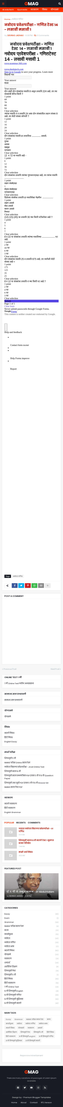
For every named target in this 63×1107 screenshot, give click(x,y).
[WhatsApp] (34, 585)
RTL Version (46, 1102)
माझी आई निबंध (26, 852)
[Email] (41, 585)
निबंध (44, 9)
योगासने (54, 9)
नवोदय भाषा (31, 946)
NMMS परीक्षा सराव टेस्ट (31, 926)
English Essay (10, 741)
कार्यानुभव (31, 934)
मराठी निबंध (9, 733)
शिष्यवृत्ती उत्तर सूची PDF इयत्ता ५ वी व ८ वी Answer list (26, 782)
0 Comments (43, 35)
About (23, 1102)
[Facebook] (15, 585)
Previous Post (10, 669)
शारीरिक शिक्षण (31, 966)
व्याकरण (35, 9)
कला (31, 930)
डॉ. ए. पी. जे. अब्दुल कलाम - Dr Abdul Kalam (30, 891)
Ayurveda (22, 9)
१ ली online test (31, 986)
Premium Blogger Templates (37, 1097)
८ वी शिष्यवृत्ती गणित (31, 994)
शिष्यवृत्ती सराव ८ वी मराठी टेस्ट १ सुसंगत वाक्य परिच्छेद (36, 841)
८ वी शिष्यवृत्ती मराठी (31, 1003)
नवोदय (31, 938)
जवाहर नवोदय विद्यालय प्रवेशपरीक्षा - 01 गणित (36, 830)
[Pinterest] (28, 585)
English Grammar (12, 812)
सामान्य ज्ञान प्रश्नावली (13, 700)
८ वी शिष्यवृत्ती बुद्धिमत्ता (31, 999)
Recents (21, 822)
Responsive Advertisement (31, 1055)
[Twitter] (21, 585)
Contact (34, 1102)
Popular (9, 822)
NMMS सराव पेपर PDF (13, 787)
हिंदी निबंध (8, 737)
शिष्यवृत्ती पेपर (31, 970)
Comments (34, 822)
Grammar (31, 922)
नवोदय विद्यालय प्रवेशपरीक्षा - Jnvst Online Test (24, 766)
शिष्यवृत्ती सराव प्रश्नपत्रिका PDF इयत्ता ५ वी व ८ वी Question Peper (28, 777)
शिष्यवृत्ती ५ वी (10, 758)
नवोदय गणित (17, 19)
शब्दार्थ (31, 962)
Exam (31, 918)
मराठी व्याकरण (10, 803)
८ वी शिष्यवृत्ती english (31, 991)
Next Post (55, 669)
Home (7, 19)
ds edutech (8, 9)
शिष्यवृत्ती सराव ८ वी (12, 771)
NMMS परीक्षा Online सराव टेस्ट (17, 762)
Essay (31, 914)
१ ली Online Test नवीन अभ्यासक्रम (19, 683)
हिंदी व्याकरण (9, 808)
